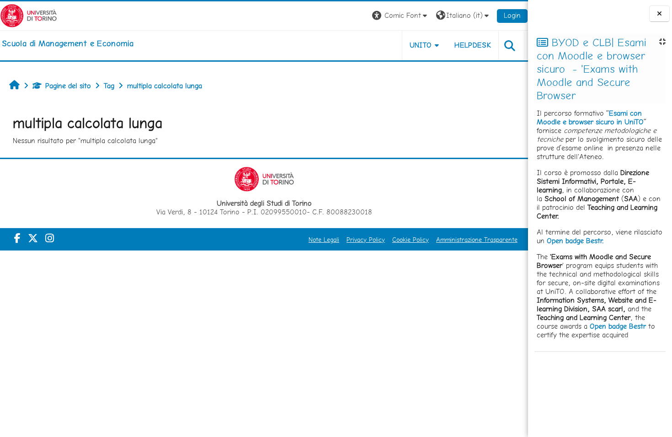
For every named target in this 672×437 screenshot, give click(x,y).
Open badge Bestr (618, 326)
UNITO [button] (421, 45)
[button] (401, 16)
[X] (33, 238)
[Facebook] (17, 238)
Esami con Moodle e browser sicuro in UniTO (590, 117)
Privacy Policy (366, 239)
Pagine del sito (68, 85)
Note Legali (324, 239)
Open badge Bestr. (575, 240)
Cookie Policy (410, 239)
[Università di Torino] (28, 15)
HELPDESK (472, 45)
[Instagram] (50, 238)
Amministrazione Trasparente (476, 239)
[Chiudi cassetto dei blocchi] (659, 13)
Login (512, 15)
